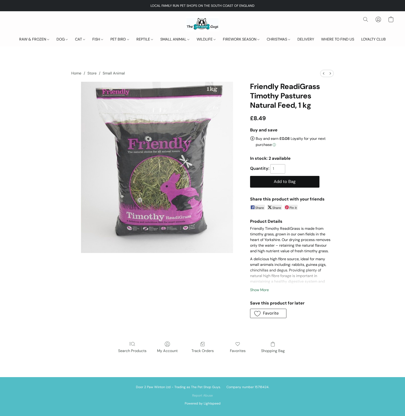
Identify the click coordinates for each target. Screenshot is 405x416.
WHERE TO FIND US (337, 39)
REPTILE (143, 39)
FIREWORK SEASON (240, 39)
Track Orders (202, 350)
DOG (61, 39)
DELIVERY (305, 39)
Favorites (238, 350)
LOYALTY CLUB (373, 39)
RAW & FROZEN (33, 39)
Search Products (132, 350)
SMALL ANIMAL (173, 39)
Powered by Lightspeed (203, 403)
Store (92, 73)
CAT (79, 39)
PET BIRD (118, 39)
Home (76, 73)
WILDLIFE (205, 39)
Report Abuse (202, 395)
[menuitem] (323, 73)
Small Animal (114, 73)
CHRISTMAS (277, 39)
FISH (96, 39)
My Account (167, 350)
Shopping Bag (273, 350)
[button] (202, 24)
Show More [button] (259, 289)
